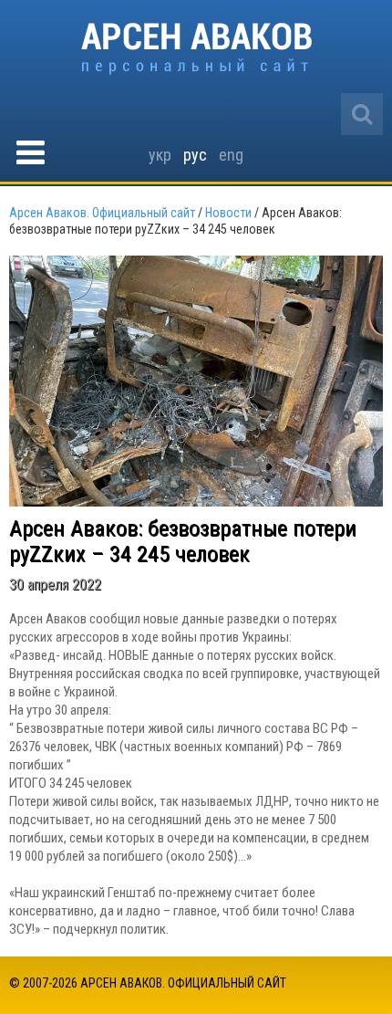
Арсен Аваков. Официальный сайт (196, 49)
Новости (228, 212)
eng (231, 154)
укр (160, 154)
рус (195, 154)
